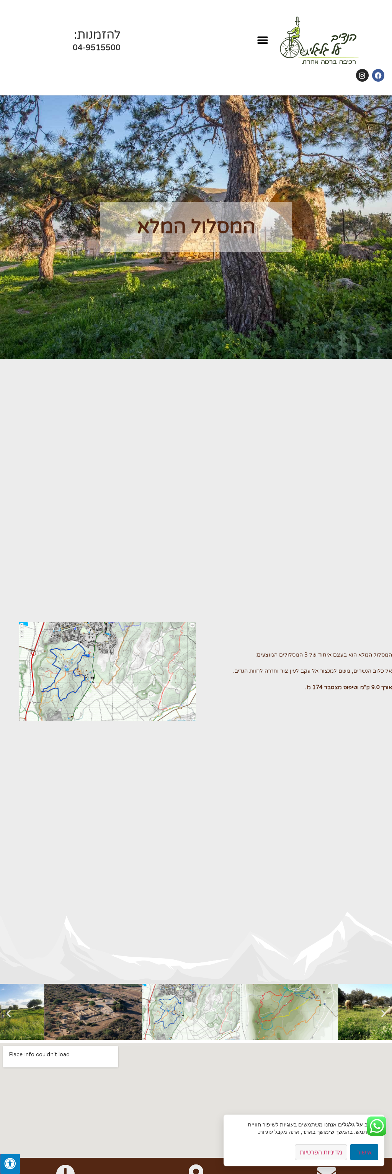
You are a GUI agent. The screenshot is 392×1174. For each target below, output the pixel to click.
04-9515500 (97, 48)
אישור (364, 1152)
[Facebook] (378, 75)
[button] (262, 40)
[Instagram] (362, 75)
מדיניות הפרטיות (321, 1152)
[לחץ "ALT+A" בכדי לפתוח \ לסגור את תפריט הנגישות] (10, 1164)
